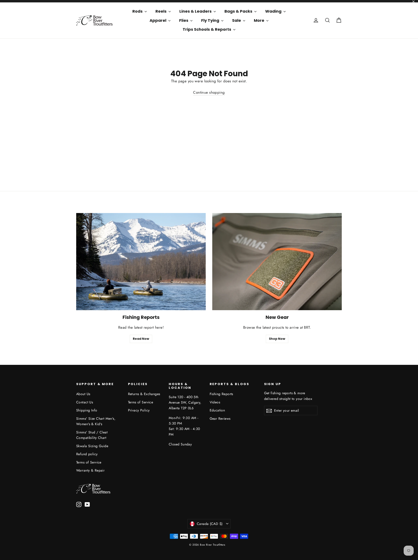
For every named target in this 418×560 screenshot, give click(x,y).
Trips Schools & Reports (207, 29)
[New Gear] (277, 261)
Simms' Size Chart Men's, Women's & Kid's (95, 421)
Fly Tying (210, 20)
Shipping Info (86, 410)
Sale (237, 20)
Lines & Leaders (195, 11)
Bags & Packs (238, 11)
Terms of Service (88, 462)
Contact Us (84, 402)
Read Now (141, 339)
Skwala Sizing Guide (92, 445)
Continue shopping (209, 92)
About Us (83, 393)
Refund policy (87, 454)
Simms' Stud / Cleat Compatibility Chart (92, 435)
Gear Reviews (220, 418)
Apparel (158, 20)
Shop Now (277, 339)
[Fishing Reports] (141, 261)
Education (217, 410)
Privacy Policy (139, 410)
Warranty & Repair (90, 470)
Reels (161, 11)
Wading (273, 11)
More (259, 20)
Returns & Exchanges (144, 393)
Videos (215, 402)
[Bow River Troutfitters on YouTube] (87, 504)
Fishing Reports (221, 393)
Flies (184, 20)
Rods (137, 11)
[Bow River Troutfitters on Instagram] (78, 504)
